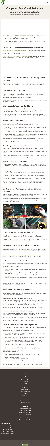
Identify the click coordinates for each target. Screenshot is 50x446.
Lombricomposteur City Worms (8, 425)
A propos (25, 376)
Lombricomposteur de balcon (25, 412)
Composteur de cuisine (25, 402)
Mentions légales (25, 379)
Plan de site (25, 383)
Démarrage (25, 398)
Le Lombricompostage (25, 391)
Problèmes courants (25, 395)
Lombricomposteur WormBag (7, 427)
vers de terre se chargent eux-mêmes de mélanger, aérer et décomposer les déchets (22, 255)
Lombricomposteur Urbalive (7, 431)
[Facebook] (23, 445)
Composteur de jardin (25, 400)
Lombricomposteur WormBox (7, 433)
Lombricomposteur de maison (25, 417)
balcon (30, 150)
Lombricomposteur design (25, 408)
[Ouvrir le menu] (48, 3)
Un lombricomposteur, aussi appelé (14, 50)
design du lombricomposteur (17, 146)
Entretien (25, 393)
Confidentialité (25, 381)
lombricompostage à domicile (24, 35)
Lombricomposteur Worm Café (8, 429)
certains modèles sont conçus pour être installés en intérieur (17, 56)
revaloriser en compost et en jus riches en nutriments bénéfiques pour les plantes (22, 240)
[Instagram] (27, 445)
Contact (25, 378)
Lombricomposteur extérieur (25, 416)
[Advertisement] (25, 28)
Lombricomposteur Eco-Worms (8, 435)
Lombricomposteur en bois (25, 410)
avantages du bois (25, 134)
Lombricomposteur (13, 14)
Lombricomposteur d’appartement (25, 419)
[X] (25, 445)
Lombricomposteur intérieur (25, 414)
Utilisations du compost (25, 397)
